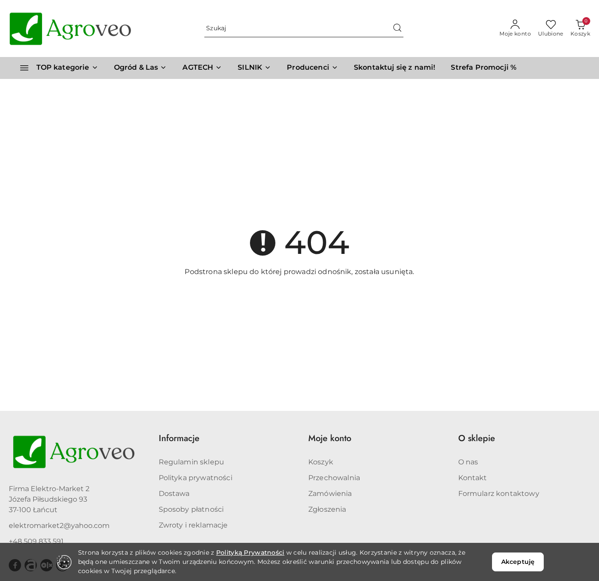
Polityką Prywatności (250, 552)
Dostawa (174, 493)
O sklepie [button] (476, 438)
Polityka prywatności (195, 478)
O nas (468, 462)
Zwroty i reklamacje (193, 525)
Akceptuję (518, 562)
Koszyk (320, 462)
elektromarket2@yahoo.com (59, 525)
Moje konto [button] (329, 438)
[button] (312, 68)
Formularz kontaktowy (498, 493)
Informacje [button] (179, 438)
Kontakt (472, 478)
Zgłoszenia (327, 509)
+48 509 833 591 (36, 541)
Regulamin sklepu (192, 462)
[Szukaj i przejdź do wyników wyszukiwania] (397, 28)
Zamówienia (330, 493)
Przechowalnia (334, 478)
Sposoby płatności (191, 509)
